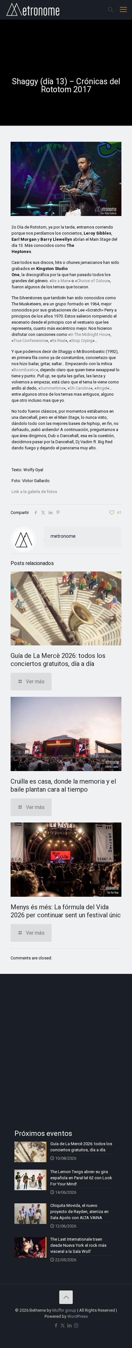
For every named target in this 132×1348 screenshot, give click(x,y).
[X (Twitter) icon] (62, 1325)
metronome (63, 536)
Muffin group (64, 1310)
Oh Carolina (80, 388)
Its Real (58, 340)
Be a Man (60, 280)
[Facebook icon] (56, 1325)
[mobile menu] (123, 9)
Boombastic (24, 369)
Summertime (52, 388)
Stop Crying (82, 340)
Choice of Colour (92, 280)
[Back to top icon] (66, 1297)
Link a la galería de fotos (34, 491)
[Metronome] (33, 10)
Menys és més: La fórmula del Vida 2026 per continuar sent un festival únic (66, 911)
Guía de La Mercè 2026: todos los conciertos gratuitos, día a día (58, 660)
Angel (101, 388)
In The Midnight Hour (89, 334)
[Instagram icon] (76, 1325)
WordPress (77, 1316)
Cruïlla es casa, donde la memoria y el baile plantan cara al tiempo (63, 785)
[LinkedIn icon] (69, 1325)
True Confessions (29, 340)
